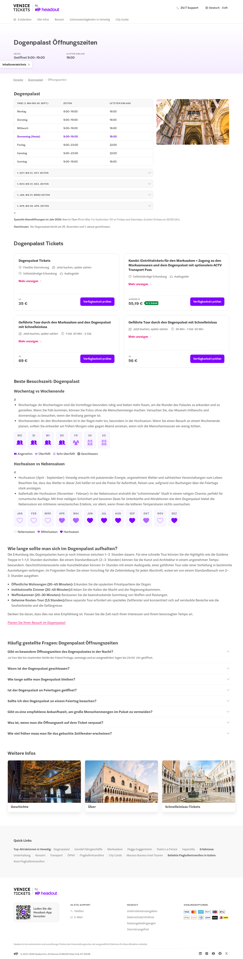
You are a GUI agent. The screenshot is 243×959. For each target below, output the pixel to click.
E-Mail (78, 917)
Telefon (79, 911)
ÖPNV (71, 855)
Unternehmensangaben (142, 911)
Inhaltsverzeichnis (14, 64)
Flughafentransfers (92, 855)
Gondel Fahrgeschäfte (88, 849)
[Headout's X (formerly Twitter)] (226, 953)
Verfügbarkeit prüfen (97, 301)
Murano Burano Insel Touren (145, 855)
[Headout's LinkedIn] (200, 953)
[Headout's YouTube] (213, 953)
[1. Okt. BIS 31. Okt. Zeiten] (149, 173)
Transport (56, 855)
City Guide (122, 19)
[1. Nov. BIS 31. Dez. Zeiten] (149, 184)
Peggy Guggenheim (139, 849)
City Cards (115, 855)
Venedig (18, 79)
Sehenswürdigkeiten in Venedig (90, 19)
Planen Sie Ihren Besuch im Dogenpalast (36, 622)
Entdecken (25, 19)
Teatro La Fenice (167, 849)
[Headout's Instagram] (206, 953)
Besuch (59, 19)
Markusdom (115, 849)
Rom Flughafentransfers (29, 861)
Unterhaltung (22, 855)
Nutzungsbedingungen (141, 923)
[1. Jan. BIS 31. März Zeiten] (149, 195)
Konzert (40, 855)
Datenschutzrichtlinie (140, 917)
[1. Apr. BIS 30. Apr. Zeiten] (149, 206)
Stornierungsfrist (138, 929)
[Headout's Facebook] (220, 953)
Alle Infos (43, 19)
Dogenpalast (35, 79)
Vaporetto (188, 849)
